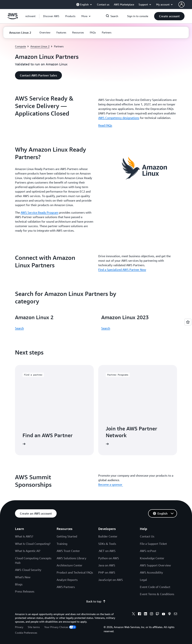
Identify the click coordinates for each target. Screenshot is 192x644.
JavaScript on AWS (110, 580)
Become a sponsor (110, 484)
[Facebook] (139, 614)
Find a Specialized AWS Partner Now (122, 269)
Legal (143, 580)
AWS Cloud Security (28, 570)
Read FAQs (105, 125)
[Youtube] (163, 614)
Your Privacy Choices (56, 627)
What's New (22, 577)
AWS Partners (66, 587)
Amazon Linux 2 (40, 46)
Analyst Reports (67, 580)
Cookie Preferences (26, 632)
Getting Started (67, 536)
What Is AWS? (24, 536)
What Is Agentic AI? (27, 551)
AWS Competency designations (118, 118)
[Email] (175, 614)
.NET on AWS (107, 551)
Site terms (34, 627)
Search (19, 328)
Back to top (93, 601)
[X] (133, 614)
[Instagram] (151, 614)
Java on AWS (106, 565)
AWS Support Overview (155, 565)
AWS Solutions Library (71, 558)
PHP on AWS (106, 572)
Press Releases (24, 591)
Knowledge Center (152, 558)
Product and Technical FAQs (75, 572)
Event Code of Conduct (155, 587)
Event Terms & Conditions (157, 594)
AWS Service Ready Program (39, 212)
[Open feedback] (187, 322)
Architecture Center (69, 565)
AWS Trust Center (68, 551)
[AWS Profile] (181, 5)
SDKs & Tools (107, 544)
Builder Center (107, 536)
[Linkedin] (145, 614)
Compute (20, 46)
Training (62, 544)
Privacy (19, 627)
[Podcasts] (169, 614)
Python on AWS (108, 558)
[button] (51, 16)
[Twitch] (157, 614)
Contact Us (147, 536)
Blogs (18, 584)
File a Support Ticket (153, 544)
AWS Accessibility (151, 572)
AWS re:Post (148, 551)
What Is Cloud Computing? (32, 544)
